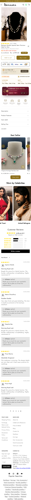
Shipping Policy (6, 420)
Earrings (15, 437)
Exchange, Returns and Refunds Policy (6, 425)
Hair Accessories (18, 440)
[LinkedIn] (17, 473)
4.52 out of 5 (20, 233)
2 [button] (13, 411)
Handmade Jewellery (18, 489)
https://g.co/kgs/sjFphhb (23, 468)
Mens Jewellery (15, 494)
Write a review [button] (15, 251)
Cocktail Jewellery (14, 496)
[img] (5, 262)
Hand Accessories (18, 443)
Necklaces (6, 480)
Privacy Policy (6, 430)
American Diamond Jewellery (13, 487)
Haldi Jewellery (18, 499)
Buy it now (23, 58)
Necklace (15, 434)
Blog (14, 428)
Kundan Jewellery (21, 482)
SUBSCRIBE (6, 466)
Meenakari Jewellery (22, 485)
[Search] (23, 4)
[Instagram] (13, 473)
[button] (1, 4)
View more (15, 177)
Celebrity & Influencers (19, 423)
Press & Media (17, 425)
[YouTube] (21, 473)
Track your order (17, 445)
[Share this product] (28, 46)
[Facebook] (9, 473)
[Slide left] (3, 146)
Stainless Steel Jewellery (12, 492)
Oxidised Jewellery (8, 485)
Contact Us (16, 431)
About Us (15, 420)
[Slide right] (28, 146)
